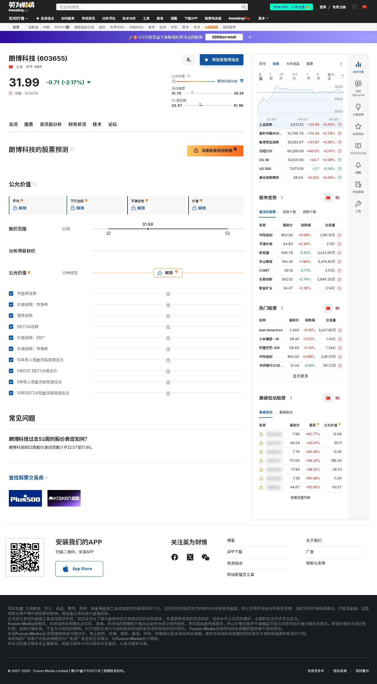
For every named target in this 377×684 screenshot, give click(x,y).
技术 (97, 124)
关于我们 (314, 540)
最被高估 (286, 412)
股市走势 (268, 197)
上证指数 (265, 124)
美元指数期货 (269, 177)
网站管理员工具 (240, 574)
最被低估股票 (272, 398)
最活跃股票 (267, 212)
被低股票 (229, 27)
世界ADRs (117, 27)
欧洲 (163, 27)
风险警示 (362, 671)
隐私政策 (340, 671)
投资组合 (235, 563)
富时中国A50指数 (272, 133)
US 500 (265, 169)
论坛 (112, 124)
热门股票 (268, 308)
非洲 (196, 27)
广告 (310, 551)
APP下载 (234, 551)
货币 (262, 64)
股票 (16, 27)
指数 (276, 64)
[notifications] (354, 6)
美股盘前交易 (84, 27)
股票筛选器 (213, 18)
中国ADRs (136, 27)
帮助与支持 (315, 563)
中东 (174, 27)
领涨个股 (289, 212)
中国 (46, 27)
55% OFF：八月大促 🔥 (291, 6)
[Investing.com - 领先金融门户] (21, 7)
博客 (231, 540)
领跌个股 (309, 212)
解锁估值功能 (227, 81)
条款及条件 (316, 671)
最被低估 (265, 412)
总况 (13, 124)
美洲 (151, 27)
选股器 (33, 27)
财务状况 (77, 124)
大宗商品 (292, 64)
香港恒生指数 (269, 142)
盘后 (102, 27)
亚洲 (185, 27)
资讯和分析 (51, 124)
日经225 (265, 151)
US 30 (264, 160)
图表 (28, 124)
